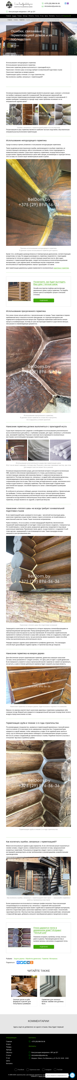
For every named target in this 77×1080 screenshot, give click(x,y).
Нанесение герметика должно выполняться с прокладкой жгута (28, 67)
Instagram (48, 1069)
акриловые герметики (61, 268)
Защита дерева (19, 958)
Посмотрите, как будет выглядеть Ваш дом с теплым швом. (49, 283)
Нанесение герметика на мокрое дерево (20, 72)
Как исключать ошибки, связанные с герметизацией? (24, 77)
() (67, 16)
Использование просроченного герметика (20, 65)
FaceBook (21, 1069)
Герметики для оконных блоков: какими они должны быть (53, 1002)
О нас (42, 16)
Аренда (25, 16)
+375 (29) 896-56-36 (52, 3)
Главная (8, 16)
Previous (7, 992)
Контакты (52, 16)
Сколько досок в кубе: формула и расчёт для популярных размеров (22, 1002)
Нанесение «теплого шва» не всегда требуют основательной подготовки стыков (34, 70)
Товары (19, 16)
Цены (46, 16)
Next (70, 992)
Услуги (14, 16)
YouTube (59, 1069)
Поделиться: (10, 962)
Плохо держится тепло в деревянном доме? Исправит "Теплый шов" (47, 930)
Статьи (37, 16)
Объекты (31, 16)
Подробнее (44, 300)
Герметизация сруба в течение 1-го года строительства (25, 74)
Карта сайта (42, 1076)
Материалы (53, 958)
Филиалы (32, 1046)
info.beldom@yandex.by (52, 6)
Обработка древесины (33, 958)
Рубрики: (9, 958)
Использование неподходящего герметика (21, 62)
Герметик (21, 20)
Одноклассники (35, 1069)
